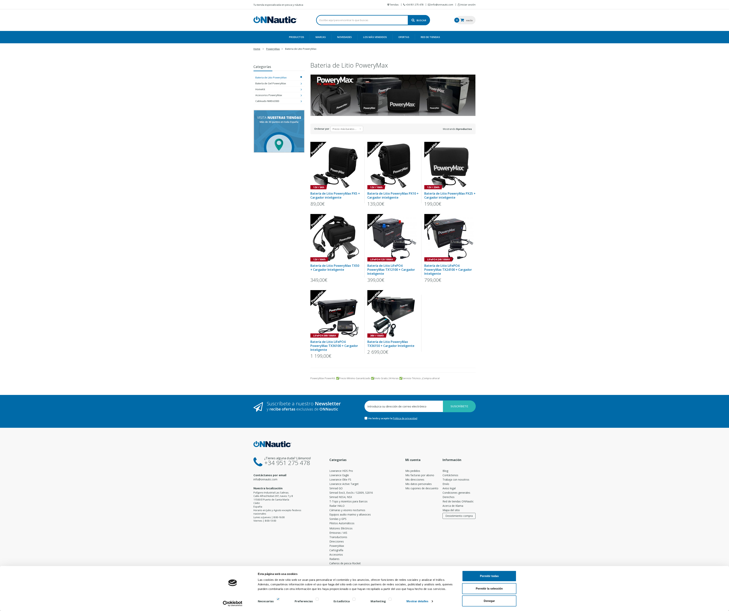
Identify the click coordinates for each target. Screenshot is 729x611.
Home (256, 49)
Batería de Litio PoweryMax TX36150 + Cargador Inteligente (390, 344)
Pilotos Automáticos (341, 523)
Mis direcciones (414, 479)
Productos (296, 37)
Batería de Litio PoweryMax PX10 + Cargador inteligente (393, 196)
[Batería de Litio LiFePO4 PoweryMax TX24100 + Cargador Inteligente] (450, 237)
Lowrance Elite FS (340, 479)
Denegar (489, 600)
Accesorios (336, 554)
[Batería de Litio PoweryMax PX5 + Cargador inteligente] (336, 165)
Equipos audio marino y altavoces (350, 514)
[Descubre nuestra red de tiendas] (279, 131)
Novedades (344, 37)
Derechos (448, 497)
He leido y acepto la (380, 418)
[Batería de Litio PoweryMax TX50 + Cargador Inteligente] (336, 237)
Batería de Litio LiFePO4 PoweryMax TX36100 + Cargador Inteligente (334, 346)
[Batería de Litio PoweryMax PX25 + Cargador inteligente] (450, 165)
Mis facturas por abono (419, 475)
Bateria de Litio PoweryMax (271, 77)
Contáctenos (450, 475)
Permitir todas (489, 576)
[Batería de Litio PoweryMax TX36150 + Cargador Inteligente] (393, 314)
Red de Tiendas (430, 37)
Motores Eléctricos (341, 528)
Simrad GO (336, 488)
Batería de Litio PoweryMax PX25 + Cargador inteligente (450, 196)
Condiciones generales (456, 492)
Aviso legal (449, 488)
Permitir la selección (489, 588)
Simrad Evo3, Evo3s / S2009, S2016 (351, 492)
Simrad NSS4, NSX (340, 497)
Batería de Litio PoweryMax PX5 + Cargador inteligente (335, 196)
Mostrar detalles (417, 601)
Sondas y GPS (337, 519)
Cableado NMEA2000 (267, 101)
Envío (446, 484)
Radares (334, 559)
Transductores (338, 537)
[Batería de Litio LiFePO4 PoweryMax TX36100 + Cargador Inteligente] (336, 314)
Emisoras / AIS (338, 532)
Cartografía (336, 550)
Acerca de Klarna (453, 506)
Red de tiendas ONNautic (458, 501)
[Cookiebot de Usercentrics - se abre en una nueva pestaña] (232, 603)
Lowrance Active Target (344, 484)
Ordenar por (321, 128)
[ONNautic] (275, 19)
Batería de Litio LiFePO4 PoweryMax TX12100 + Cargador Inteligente (391, 270)
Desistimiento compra (459, 516)
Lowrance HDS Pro (341, 471)
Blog (445, 471)
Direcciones (336, 541)
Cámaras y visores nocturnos (347, 510)
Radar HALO (337, 506)
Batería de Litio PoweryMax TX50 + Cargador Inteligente (334, 268)
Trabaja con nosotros (456, 479)
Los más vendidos (375, 37)
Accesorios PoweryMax (268, 95)
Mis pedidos (412, 471)
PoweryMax (336, 546)
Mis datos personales (418, 484)
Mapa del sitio (451, 510)
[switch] (317, 600)
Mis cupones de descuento (421, 488)
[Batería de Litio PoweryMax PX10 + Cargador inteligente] (393, 165)
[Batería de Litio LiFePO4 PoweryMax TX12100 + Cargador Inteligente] (393, 237)
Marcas (321, 37)
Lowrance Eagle (339, 475)
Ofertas (403, 37)
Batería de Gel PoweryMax (270, 83)
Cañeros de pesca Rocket (345, 563)
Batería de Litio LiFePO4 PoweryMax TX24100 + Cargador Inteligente (448, 270)
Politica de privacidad (405, 418)
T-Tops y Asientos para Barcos (348, 501)
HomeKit (260, 89)
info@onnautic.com (265, 479)
